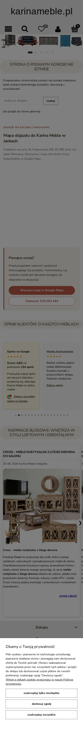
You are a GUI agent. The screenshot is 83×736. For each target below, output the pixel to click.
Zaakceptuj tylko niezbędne (41, 693)
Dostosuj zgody (41, 704)
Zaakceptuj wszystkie (41, 715)
